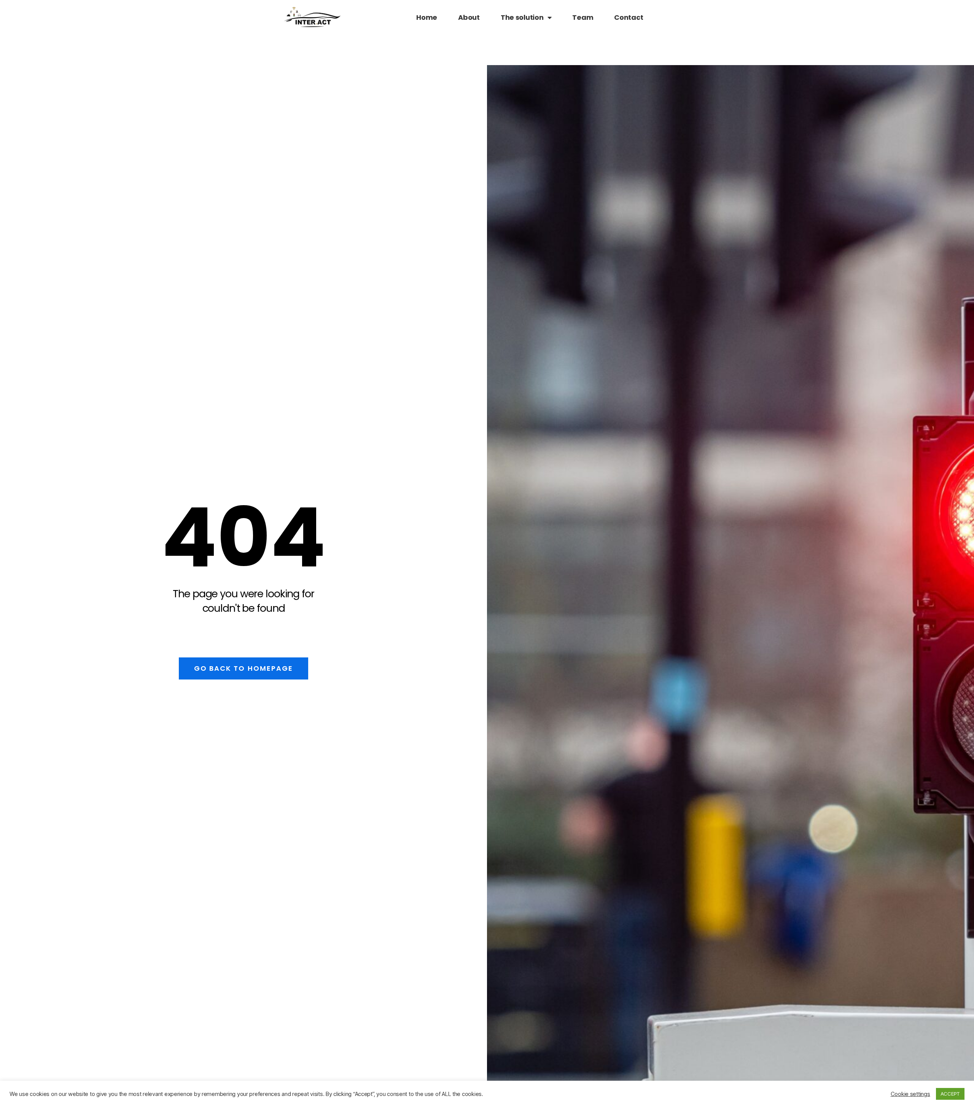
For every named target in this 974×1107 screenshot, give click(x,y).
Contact (628, 17)
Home (426, 17)
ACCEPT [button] (950, 1094)
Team (582, 17)
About (469, 17)
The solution (522, 17)
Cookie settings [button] (910, 1094)
